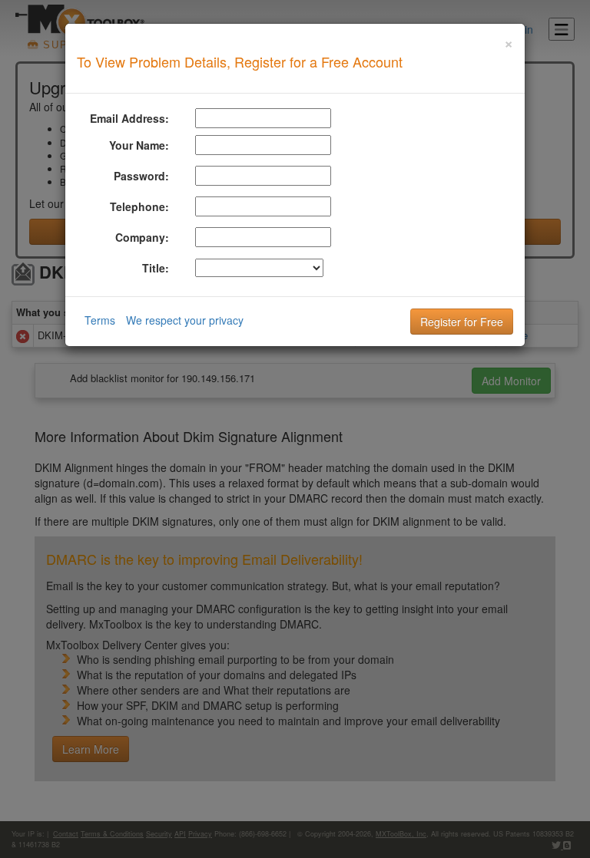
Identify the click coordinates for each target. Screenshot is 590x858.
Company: (142, 237)
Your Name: (139, 145)
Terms (100, 320)
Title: (155, 268)
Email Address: (129, 118)
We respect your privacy (185, 320)
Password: (141, 175)
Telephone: (139, 206)
